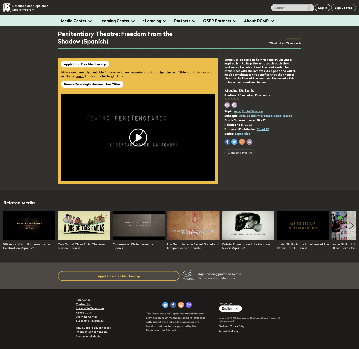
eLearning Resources (90, 320)
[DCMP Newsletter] (189, 305)
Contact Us (83, 304)
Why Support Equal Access (93, 327)
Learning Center (114, 20)
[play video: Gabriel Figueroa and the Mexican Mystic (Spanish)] (248, 239)
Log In (80, 76)
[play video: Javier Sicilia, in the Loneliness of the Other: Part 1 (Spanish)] (303, 239)
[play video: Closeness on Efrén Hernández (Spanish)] (139, 239)
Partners (182, 20)
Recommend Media (88, 336)
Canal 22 (263, 129)
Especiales (242, 133)
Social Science (252, 111)
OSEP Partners (217, 20)
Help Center (84, 300)
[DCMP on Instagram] (181, 305)
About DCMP (256, 20)
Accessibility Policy (228, 331)
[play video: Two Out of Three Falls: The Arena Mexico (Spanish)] (84, 239)
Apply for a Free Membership (85, 64)
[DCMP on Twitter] (165, 305)
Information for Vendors (92, 331)
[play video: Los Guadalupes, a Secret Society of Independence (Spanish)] (193, 239)
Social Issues (282, 116)
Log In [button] (322, 8)
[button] (227, 142)
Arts (237, 111)
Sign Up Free (344, 8)
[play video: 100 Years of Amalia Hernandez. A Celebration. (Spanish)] (29, 239)
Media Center (73, 20)
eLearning (151, 20)
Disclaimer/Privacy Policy (231, 326)
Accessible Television (90, 308)
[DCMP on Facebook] (173, 305)
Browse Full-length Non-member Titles (92, 84)
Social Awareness (259, 116)
